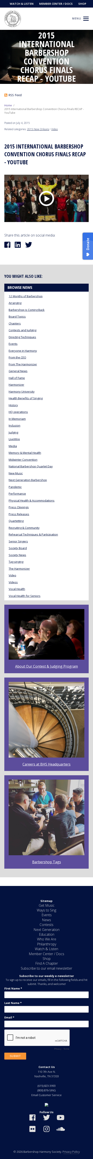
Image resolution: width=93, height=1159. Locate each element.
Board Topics (17, 316)
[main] (46, 458)
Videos (13, 582)
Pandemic (15, 487)
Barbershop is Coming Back (27, 310)
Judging (13, 432)
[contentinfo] (46, 1022)
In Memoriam (17, 419)
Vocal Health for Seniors (24, 596)
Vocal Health (17, 589)
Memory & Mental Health (25, 453)
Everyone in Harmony (23, 351)
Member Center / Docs (56, 4)
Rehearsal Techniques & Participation (33, 534)
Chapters (15, 323)
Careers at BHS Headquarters (46, 764)
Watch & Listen (22, 4)
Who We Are (46, 939)
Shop (82, 4)
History (13, 405)
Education (46, 934)
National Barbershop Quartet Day (31, 466)
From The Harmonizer (23, 364)
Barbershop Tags (46, 862)
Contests (46, 924)
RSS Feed (15, 95)
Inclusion (14, 425)
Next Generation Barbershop (28, 480)
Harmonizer (16, 385)
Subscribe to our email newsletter (46, 968)
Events (13, 344)
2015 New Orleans (38, 129)
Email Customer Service (46, 1095)
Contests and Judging (22, 330)
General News (18, 371)
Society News (17, 555)
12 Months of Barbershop (26, 296)
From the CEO (17, 357)
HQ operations (18, 412)
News (46, 920)
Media (13, 446)
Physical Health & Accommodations (32, 500)
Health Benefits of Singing (26, 398)
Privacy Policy (71, 1152)
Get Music (47, 905)
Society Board (18, 548)
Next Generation (46, 929)
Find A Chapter (46, 963)
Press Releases (19, 514)
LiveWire (14, 439)
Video (54, 129)
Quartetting (16, 521)
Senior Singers (18, 541)
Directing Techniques (22, 337)
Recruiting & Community (24, 528)
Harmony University (22, 391)
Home (8, 105)
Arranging (15, 303)
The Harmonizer (19, 569)
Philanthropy (46, 944)
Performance (17, 494)
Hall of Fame (17, 378)
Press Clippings (19, 507)
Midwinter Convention (23, 460)
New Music (16, 473)
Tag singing (16, 562)
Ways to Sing (46, 910)
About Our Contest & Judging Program (46, 666)
